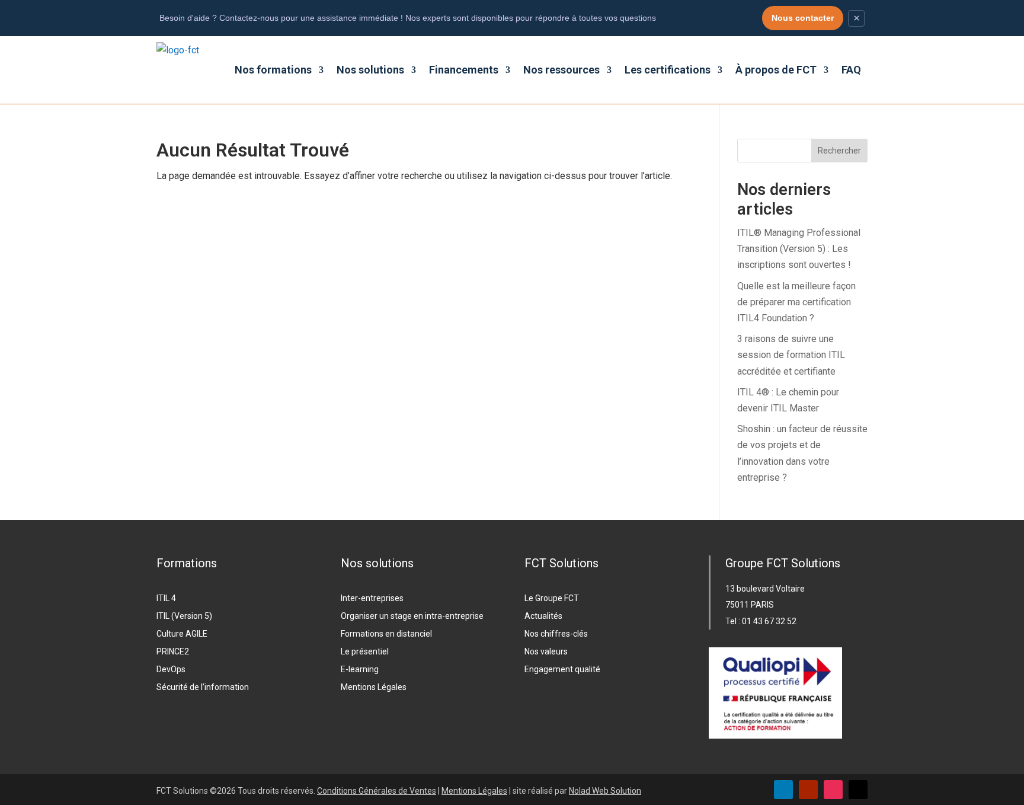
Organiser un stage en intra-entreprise (412, 616)
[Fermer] (856, 18)
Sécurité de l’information (202, 687)
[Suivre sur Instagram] (833, 789)
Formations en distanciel (386, 634)
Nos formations (273, 69)
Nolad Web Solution (605, 791)
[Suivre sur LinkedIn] (783, 789)
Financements (463, 69)
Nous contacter (803, 18)
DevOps (170, 669)
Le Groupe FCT (551, 598)
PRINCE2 (172, 651)
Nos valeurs (546, 651)
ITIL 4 (166, 598)
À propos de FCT (776, 69)
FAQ (851, 69)
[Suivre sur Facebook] (858, 789)
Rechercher (839, 150)
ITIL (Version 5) (184, 616)
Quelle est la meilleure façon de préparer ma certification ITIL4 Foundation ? (796, 302)
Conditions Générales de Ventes (376, 791)
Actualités (543, 616)
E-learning (360, 669)
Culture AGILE (181, 634)
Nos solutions (370, 69)
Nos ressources (561, 69)
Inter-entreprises (372, 598)
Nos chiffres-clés (556, 634)
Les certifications (668, 69)
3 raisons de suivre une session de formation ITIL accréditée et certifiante (791, 354)
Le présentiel (365, 651)
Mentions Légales (374, 687)
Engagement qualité (562, 669)
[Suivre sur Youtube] (808, 789)
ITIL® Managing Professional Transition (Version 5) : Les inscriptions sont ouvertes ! (798, 248)
